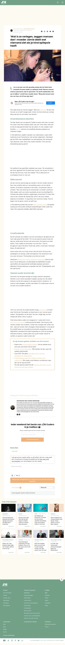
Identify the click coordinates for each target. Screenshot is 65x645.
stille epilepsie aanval (40, 205)
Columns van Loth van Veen (31, 618)
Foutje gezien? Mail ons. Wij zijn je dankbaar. (24, 395)
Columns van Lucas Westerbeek (32, 615)
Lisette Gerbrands (17, 28)
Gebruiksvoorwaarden (50, 624)
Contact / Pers (6, 598)
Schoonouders (27, 610)
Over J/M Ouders (7, 593)
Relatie (4, 629)
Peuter (46, 598)
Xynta (61, 640)
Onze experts (6, 605)
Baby (46, 593)
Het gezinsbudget (28, 595)
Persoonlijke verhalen (29, 28)
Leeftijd (47, 590)
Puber (46, 605)
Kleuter (46, 600)
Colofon (5, 595)
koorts (18, 129)
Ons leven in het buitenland (30, 603)
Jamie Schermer (57, 83)
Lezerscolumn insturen (30, 622)
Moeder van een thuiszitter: (23, 349)
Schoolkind (47, 603)
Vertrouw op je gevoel (17, 322)
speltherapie (43, 310)
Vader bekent (27, 598)
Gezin (4, 627)
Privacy (47, 627)
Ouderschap (6, 622)
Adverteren (6, 603)
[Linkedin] (19, 414)
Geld (4, 624)
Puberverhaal (27, 605)
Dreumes (47, 595)
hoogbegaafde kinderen (29, 344)
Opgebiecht (27, 593)
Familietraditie (27, 608)
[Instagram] (17, 414)
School (5, 632)
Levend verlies (27, 600)
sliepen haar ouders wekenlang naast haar (31, 259)
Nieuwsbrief (6, 600)
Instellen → (50, 103)
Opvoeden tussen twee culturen (32, 613)
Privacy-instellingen (9, 635)
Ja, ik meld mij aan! (32, 439)
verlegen (43, 110)
